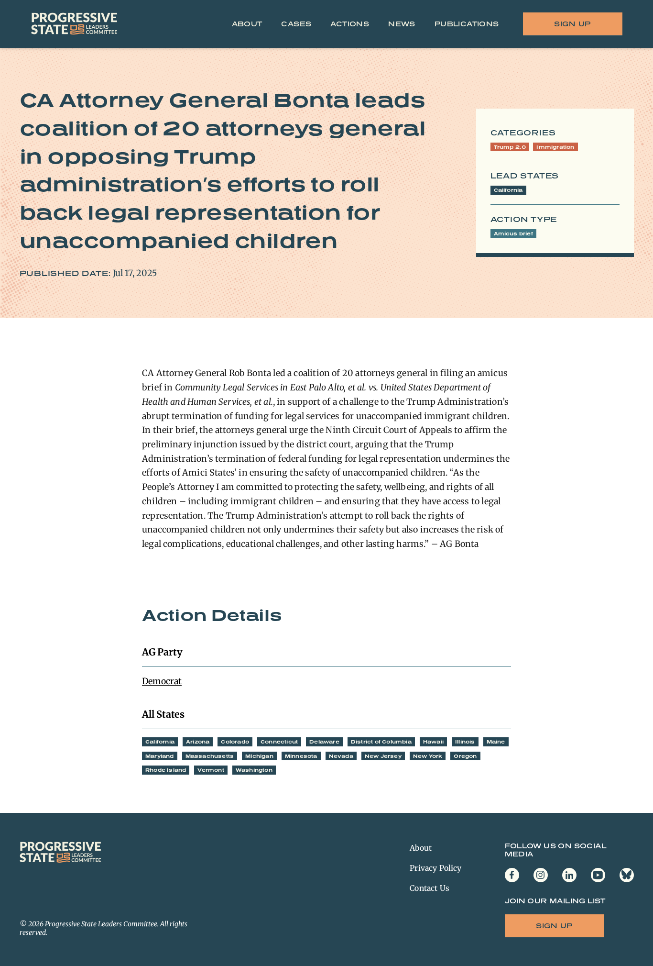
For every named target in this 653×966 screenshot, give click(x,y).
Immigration (555, 147)
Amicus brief (513, 233)
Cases (296, 24)
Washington (254, 770)
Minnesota (301, 756)
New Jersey (383, 756)
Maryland (159, 756)
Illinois (465, 741)
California (508, 190)
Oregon (465, 756)
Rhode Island (165, 770)
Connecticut (279, 741)
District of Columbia (381, 741)
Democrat (162, 681)
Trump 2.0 (510, 147)
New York (428, 756)
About (247, 24)
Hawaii (433, 741)
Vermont (210, 770)
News (401, 24)
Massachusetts (209, 756)
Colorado (235, 741)
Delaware (324, 741)
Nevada (341, 756)
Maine (496, 741)
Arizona (197, 741)
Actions (349, 24)
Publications (467, 24)
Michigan (259, 756)
